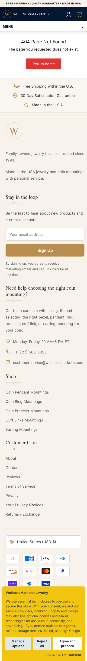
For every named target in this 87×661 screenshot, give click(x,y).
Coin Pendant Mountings (27, 392)
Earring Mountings (22, 429)
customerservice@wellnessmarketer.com (48, 362)
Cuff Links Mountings (24, 420)
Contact (13, 467)
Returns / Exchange (23, 514)
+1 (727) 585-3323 (30, 352)
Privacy (12, 495)
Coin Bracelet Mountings (27, 410)
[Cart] (79, 14)
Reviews (13, 477)
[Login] (69, 14)
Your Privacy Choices (24, 505)
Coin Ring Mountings (24, 401)
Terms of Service (20, 486)
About (11, 458)
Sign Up (45, 250)
